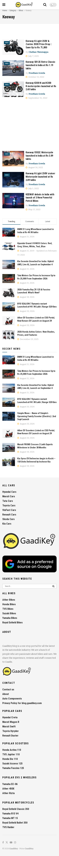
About (5, 694)
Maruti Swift (9, 726)
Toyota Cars (8, 505)
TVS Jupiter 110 (11, 754)
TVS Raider (8, 827)
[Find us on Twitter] (7, 842)
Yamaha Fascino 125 (13, 768)
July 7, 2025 (33, 56)
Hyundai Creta (9, 717)
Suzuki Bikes (9, 613)
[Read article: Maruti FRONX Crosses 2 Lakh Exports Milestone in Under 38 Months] (8, 447)
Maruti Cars (8, 496)
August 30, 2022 (35, 167)
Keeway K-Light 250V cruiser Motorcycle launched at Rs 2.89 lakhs (40, 176)
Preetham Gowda (37, 73)
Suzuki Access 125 (12, 763)
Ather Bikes (8, 599)
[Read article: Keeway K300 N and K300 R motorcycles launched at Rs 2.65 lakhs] (13, 89)
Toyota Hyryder (10, 731)
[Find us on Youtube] (11, 842)
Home (4, 10)
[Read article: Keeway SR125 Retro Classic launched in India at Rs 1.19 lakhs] (13, 68)
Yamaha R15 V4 (10, 813)
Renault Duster (10, 735)
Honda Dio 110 (10, 758)
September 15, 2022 (37, 98)
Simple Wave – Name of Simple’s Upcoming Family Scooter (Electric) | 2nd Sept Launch (36, 416)
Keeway (28, 10)
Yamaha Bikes (9, 617)
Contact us (8, 689)
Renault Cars (9, 514)
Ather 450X (8, 788)
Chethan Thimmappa (38, 52)
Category (12, 10)
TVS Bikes (7, 608)
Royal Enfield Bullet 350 (14, 822)
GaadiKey (13, 849)
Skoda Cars (8, 519)
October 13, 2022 (36, 77)
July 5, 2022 (33, 188)
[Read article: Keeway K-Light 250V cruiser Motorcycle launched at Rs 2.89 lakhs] (13, 179)
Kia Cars (6, 523)
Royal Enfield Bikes (12, 622)
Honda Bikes (9, 604)
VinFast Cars (9, 510)
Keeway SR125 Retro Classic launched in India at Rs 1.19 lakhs (40, 65)
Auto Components (12, 698)
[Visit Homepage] (24, 5)
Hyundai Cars (9, 491)
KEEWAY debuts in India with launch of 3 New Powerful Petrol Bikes (40, 198)
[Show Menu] (3, 4)
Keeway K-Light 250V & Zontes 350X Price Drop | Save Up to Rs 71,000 (38, 44)
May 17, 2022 (34, 209)
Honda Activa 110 (11, 749)
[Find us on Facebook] (3, 842)
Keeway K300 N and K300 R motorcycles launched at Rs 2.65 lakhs (41, 86)
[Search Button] (44, 4)
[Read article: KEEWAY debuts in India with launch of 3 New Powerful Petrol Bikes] (13, 200)
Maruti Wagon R (10, 721)
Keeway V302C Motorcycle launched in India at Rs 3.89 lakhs (39, 155)
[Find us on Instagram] (15, 842)
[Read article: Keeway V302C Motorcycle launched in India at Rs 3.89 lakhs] (13, 158)
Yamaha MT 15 (10, 818)
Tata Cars (7, 500)
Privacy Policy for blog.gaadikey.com (22, 703)
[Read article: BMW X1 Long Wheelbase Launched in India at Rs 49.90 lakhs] (8, 359)
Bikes (21, 10)
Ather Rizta (8, 793)
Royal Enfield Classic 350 (15, 809)
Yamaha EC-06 (9, 784)
